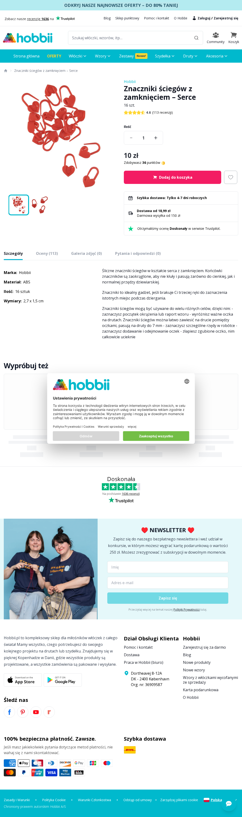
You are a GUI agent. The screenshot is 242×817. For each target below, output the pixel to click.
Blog (107, 18)
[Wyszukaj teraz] (196, 37)
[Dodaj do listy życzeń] (230, 177)
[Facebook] (9, 712)
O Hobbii (180, 18)
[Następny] (111, 136)
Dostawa (131, 654)
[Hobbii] (27, 38)
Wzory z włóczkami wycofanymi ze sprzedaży (210, 680)
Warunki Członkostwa (94, 800)
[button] (233, 37)
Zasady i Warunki (17, 800)
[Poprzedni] (10, 136)
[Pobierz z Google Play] (63, 680)
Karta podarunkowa (200, 689)
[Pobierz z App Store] (23, 680)
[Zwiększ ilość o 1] (155, 137)
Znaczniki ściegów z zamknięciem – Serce (46, 70)
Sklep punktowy (127, 18)
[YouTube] (36, 712)
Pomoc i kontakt (156, 18)
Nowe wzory (194, 670)
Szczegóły (13, 253)
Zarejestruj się (226, 18)
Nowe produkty (197, 662)
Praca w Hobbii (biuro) (143, 662)
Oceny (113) (47, 253)
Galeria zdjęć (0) (86, 253)
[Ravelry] (49, 712)
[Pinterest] (22, 712)
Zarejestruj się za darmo (204, 647)
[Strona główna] (5, 71)
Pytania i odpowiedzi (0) (138, 253)
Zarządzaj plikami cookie (179, 800)
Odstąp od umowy (137, 800)
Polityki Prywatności (186, 610)
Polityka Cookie (54, 800)
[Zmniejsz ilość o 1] (131, 137)
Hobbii (130, 81)
